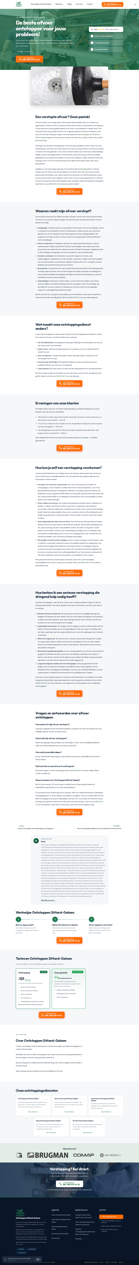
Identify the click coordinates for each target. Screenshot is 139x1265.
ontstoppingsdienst (85, 169)
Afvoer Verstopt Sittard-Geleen (32, 17)
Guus (21, 51)
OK (38, 1259)
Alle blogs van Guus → (48, 900)
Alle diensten (56, 1238)
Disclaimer (114, 1262)
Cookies (107, 1262)
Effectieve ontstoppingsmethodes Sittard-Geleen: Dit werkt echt (85, 1231)
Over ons (79, 4)
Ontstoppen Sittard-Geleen (41, 4)
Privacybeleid (11, 1260)
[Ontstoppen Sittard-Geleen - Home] (19, 4)
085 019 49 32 (54, 184)
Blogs (70, 4)
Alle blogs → (79, 1239)
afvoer (72, 128)
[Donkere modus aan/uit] (135, 4)
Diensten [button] (59, 4)
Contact (90, 4)
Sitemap (121, 1262)
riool (46, 158)
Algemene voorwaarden (91, 1262)
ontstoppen (84, 437)
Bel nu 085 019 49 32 (109, 1217)
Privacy (101, 1262)
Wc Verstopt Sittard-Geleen (60, 1234)
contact (48, 376)
